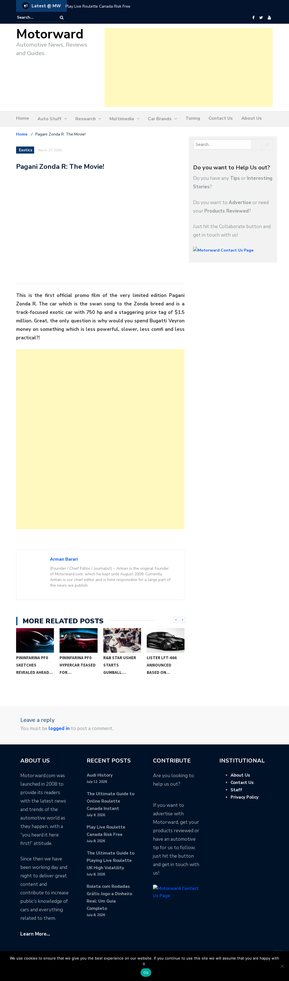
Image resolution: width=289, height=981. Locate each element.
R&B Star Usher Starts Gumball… (76, 665)
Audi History (100, 775)
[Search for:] (34, 17)
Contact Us (221, 118)
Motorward (50, 34)
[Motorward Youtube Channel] (269, 18)
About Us (251, 118)
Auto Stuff (50, 119)
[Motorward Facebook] (253, 18)
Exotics (25, 150)
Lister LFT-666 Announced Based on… (118, 665)
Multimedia (122, 119)
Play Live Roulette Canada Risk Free (97, 6)
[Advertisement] (188, 67)
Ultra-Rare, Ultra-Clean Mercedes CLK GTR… (161, 668)
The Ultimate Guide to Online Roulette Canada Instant (110, 801)
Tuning (192, 118)
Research (85, 119)
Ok (145, 972)
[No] (282, 966)
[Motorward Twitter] (261, 18)
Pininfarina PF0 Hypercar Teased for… (34, 665)
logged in (59, 728)
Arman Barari (64, 559)
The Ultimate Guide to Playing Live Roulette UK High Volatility (110, 860)
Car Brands (160, 119)
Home (22, 118)
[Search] (61, 17)
